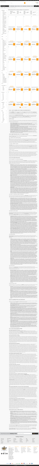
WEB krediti (35, 449)
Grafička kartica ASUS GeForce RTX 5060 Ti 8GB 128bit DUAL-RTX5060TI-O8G (35, 102)
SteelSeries (27, 440)
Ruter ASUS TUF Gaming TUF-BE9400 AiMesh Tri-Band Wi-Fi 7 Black (35, 87)
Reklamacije (16, 448)
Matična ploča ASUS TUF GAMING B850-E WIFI (19, 27)
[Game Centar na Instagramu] (3, 453)
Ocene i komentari (23, 449)
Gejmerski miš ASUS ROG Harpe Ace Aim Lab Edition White (12, 87)
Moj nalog (16, 447)
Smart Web (25, 465)
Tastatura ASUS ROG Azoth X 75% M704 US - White (27, 72)
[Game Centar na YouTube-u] (5, 453)
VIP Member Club (29, 449)
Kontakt (22, 452)
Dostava (34, 450)
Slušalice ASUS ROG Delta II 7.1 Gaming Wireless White (19, 72)
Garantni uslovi (16, 449)
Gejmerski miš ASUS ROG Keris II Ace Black (35, 57)
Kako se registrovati (23, 447)
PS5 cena (21, 438)
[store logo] (3, 3)
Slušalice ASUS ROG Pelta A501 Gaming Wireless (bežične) (35, 27)
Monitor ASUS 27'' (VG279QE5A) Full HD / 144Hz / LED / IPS (19, 57)
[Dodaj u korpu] (14, 29)
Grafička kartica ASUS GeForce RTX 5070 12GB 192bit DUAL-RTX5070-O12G (11, 42)
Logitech (27, 439)
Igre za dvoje (2, 439)
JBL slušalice (33, 438)
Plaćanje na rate (35, 448)
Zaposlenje (28, 450)
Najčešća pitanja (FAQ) (23, 448)
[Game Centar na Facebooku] (1, 453)
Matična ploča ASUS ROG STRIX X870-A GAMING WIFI (27, 87)
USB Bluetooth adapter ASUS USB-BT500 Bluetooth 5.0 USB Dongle (35, 42)
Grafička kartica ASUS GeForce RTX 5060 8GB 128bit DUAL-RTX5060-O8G (11, 27)
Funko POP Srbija (9, 440)
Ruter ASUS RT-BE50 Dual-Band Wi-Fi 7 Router (27, 57)
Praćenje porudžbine (23, 450)
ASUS (7, 439)
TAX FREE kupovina (36, 451)
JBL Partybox (21, 439)
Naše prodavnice (35, 452)
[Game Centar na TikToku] (6, 453)
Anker (26, 438)
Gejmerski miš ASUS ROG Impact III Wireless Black (27, 102)
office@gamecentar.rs (17, 451)
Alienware (33, 440)
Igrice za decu (2, 438)
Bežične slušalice (9, 438)
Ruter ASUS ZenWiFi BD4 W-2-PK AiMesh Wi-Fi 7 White (19, 87)
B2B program (28, 448)
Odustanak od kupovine (23, 451)
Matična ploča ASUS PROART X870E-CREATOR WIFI (19, 102)
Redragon (21, 440)
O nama (28, 447)
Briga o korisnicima (29, 451)
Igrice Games (14, 439)
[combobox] (18, 3)
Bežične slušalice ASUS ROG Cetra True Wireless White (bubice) (12, 102)
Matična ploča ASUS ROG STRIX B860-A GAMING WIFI (12, 57)
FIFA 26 (14, 440)
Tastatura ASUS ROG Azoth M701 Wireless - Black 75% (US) (27, 42)
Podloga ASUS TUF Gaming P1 (27, 26)
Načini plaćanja (35, 447)
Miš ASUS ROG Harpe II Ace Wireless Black (19, 42)
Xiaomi (1, 440)
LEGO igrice (14, 438)
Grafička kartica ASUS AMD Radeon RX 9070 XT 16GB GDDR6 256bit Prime (35, 72)
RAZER (33, 439)
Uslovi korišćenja (16, 450)
